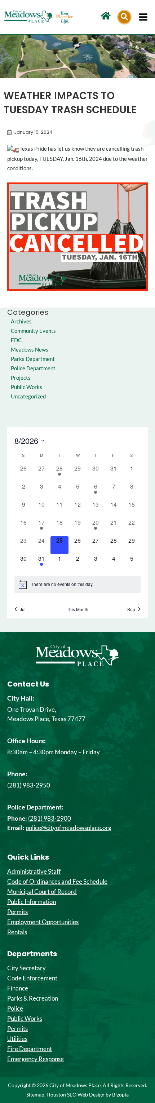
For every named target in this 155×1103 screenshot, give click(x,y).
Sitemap (35, 1094)
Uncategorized (28, 396)
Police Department (33, 368)
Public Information (31, 901)
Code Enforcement (32, 978)
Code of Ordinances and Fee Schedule (57, 881)
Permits (17, 912)
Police (15, 1008)
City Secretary (26, 968)
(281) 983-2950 (28, 785)
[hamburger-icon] (143, 16)
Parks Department (33, 359)
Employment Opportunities (43, 922)
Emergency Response (35, 1059)
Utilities (17, 1038)
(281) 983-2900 (49, 818)
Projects (21, 378)
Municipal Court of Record (42, 891)
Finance (17, 988)
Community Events (33, 331)
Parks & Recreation (32, 998)
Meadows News (29, 350)
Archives (21, 321)
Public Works (26, 387)
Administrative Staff (34, 871)
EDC (16, 340)
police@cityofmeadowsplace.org (68, 827)
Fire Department (29, 1049)
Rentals (17, 932)
